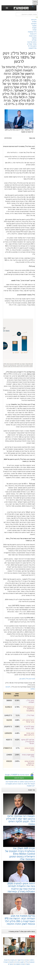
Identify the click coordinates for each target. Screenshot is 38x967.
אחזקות (34, 38)
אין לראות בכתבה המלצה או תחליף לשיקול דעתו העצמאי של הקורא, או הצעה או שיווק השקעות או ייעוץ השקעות (20, 784)
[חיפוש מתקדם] (37, 17)
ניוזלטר (32, 960)
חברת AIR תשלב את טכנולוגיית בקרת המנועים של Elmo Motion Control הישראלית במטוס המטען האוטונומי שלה (20, 853)
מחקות (34, 26)
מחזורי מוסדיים (31, 44)
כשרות (34, 30)
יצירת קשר (21, 960)
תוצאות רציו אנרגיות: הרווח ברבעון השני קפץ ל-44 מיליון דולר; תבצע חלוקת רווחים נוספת (20, 820)
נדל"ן (26, 962)
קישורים (10, 964)
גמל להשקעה (32, 48)
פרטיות (17, 962)
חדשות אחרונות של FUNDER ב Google (17, 775)
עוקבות (34, 28)
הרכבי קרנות (32, 36)
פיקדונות (33, 24)
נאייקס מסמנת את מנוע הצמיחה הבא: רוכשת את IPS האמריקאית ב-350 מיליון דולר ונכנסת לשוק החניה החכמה (20, 919)
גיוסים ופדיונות (31, 42)
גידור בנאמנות (32, 32)
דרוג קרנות (33, 34)
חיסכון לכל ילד (32, 46)
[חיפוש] (33, 6)
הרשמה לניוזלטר (19, 778)
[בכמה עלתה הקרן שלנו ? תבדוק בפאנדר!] (19, 945)
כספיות (34, 22)
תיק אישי (33, 19)
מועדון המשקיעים (19, 964)
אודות (27, 960)
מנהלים (34, 40)
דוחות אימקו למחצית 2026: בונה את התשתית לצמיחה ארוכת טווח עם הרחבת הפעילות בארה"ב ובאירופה (21, 887)
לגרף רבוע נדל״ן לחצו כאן (27, 679)
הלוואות (11, 962)
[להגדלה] (19, 338)
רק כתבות (13, 960)
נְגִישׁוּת (35, 1)
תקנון (22, 962)
